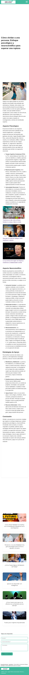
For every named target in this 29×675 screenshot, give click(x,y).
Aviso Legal (7, 671)
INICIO (2, 671)
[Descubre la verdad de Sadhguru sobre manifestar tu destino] (14, 230)
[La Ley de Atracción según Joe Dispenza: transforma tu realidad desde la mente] (14, 251)
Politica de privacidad (15, 671)
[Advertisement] (14, 20)
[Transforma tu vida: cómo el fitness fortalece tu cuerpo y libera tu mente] (14, 212)
